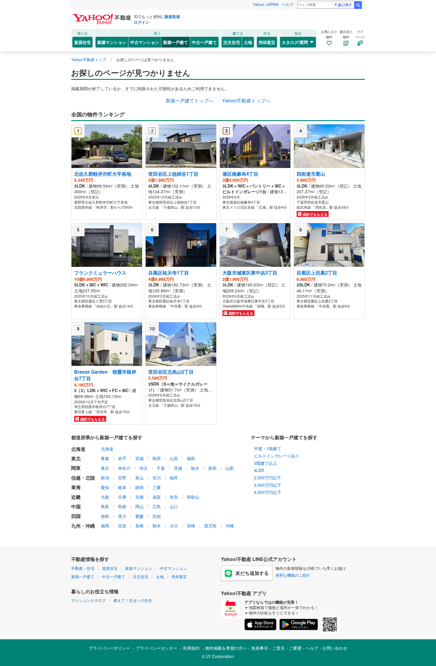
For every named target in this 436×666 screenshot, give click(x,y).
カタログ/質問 (295, 42)
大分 (174, 526)
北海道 (107, 449)
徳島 (105, 516)
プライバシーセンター (156, 648)
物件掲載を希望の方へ (226, 648)
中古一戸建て (204, 42)
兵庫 (122, 497)
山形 (174, 458)
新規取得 (172, 16)
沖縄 (229, 526)
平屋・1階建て (267, 448)
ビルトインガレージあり (277, 456)
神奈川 (124, 468)
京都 (139, 497)
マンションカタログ (88, 600)
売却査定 (267, 42)
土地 (248, 42)
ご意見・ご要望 (286, 648)
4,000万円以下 (267, 492)
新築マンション (111, 42)
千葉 (161, 468)
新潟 (105, 478)
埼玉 (143, 468)
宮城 (139, 458)
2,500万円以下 (267, 478)
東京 (105, 468)
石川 (156, 478)
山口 (174, 506)
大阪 (105, 497)
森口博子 (345, 4)
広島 (156, 506)
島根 (122, 506)
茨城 (178, 468)
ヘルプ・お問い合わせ (326, 648)
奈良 (174, 497)
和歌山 (193, 497)
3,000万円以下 (267, 485)
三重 (156, 487)
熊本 (156, 526)
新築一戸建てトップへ (189, 100)
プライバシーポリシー (109, 648)
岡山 (139, 506)
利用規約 (191, 648)
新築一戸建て (175, 42)
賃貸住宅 (82, 42)
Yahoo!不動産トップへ (246, 100)
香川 (122, 516)
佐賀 (122, 526)
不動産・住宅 (82, 568)
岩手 (122, 458)
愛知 (105, 487)
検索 (358, 5)
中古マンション (144, 42)
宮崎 (191, 526)
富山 (139, 478)
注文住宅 (231, 42)
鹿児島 (210, 526)
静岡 (139, 487)
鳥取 (105, 506)
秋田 (156, 458)
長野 (122, 478)
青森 (105, 458)
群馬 (212, 468)
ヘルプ (287, 4)
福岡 (105, 526)
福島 (191, 458)
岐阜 (122, 487)
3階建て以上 (265, 463)
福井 (174, 478)
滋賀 (156, 497)
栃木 (195, 468)
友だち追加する (252, 573)
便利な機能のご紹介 (293, 575)
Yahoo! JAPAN (265, 4)
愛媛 (139, 516)
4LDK (259, 470)
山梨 (229, 468)
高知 (156, 516)
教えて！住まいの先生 (133, 600)
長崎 (139, 526)
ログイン (141, 22)
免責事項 (259, 648)
